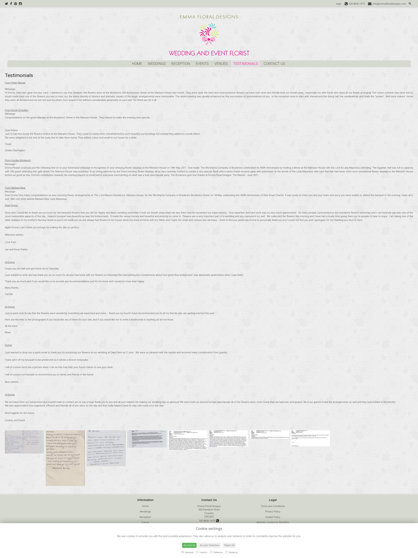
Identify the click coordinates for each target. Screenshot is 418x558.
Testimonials (245, 64)
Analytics (203, 552)
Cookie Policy (272, 517)
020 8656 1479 (207, 520)
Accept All (189, 545)
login (338, 3)
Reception (180, 64)
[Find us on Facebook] (12, 4)
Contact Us (274, 64)
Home (137, 64)
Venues (221, 64)
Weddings (157, 64)
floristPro (284, 522)
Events (202, 64)
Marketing (232, 552)
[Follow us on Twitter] (7, 4)
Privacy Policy (272, 511)
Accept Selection (209, 545)
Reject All (229, 545)
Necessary (189, 552)
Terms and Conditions (273, 506)
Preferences (218, 552)
